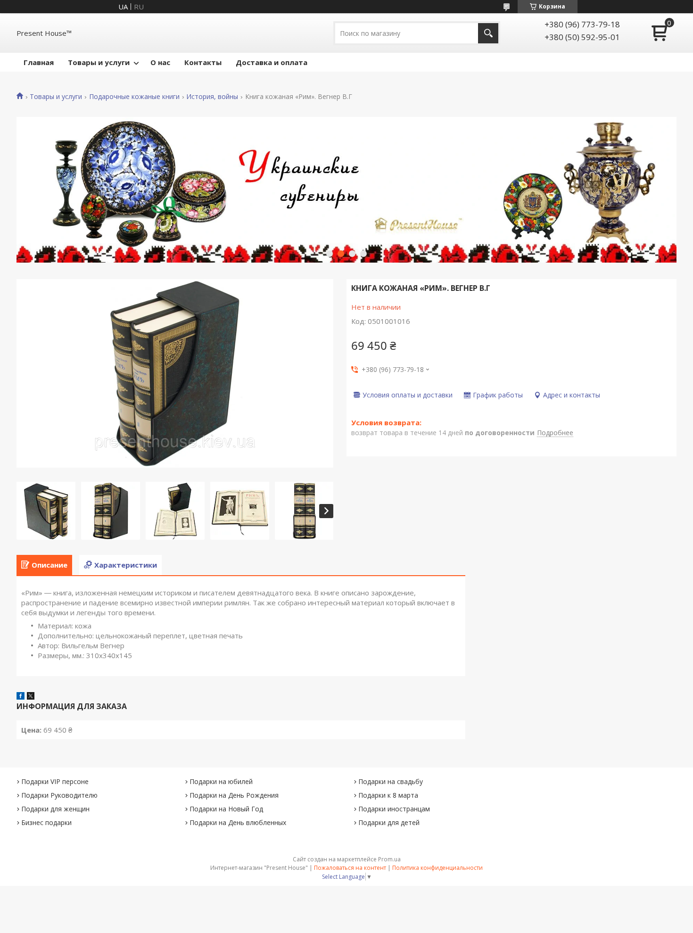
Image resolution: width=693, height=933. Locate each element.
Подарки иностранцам (394, 808)
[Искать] (488, 33)
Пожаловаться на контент (350, 868)
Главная (39, 62)
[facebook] (20, 697)
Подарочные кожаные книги (134, 96)
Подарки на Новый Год (226, 808)
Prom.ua (389, 859)
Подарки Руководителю (59, 795)
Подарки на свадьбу (390, 781)
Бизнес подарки (46, 822)
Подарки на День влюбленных (238, 822)
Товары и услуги (99, 62)
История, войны (212, 96)
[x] (30, 697)
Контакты (203, 62)
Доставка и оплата (271, 62)
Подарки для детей (389, 822)
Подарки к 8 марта (388, 795)
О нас (160, 62)
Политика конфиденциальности (437, 868)
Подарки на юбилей (221, 781)
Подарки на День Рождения (234, 795)
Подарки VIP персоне (55, 781)
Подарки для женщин (55, 808)
